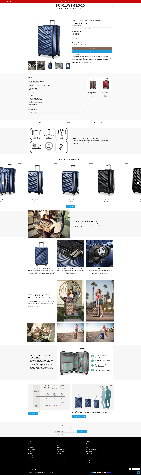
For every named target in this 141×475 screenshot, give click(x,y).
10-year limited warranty (101, 122)
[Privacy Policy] (67, 123)
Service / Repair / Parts (61, 455)
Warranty (30, 114)
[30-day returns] (37, 123)
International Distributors (62, 462)
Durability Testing (89, 453)
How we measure (33, 413)
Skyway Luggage (31, 457)
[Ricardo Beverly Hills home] (70, 8)
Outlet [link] (90, 13)
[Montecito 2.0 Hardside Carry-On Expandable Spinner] (93, 83)
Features (30, 77)
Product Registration (61, 449)
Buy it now (92, 51)
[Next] (32, 20)
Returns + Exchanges (61, 459)
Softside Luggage (31, 449)
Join (82, 431)
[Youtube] (11, 1)
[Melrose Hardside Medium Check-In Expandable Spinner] (106, 179)
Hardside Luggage (32, 447)
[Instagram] (4, 1)
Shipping (59, 447)
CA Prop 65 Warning (32, 104)
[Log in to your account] (110, 6)
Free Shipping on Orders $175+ (80, 44)
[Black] (72, 201)
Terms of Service (89, 460)
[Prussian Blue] (69, 201)
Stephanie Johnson (32, 455)
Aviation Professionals (32, 445)
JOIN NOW (78, 1)
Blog (87, 447)
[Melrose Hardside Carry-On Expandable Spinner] (70, 179)
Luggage (45, 13)
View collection (70, 206)
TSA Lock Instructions (61, 460)
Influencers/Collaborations (91, 449)
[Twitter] (9, 1)
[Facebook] (3, 1)
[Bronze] (70, 201)
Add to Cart (92, 48)
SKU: (73, 54)
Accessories (69, 13)
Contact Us (59, 443)
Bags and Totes (31, 451)
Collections (59, 13)
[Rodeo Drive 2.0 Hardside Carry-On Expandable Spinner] (106, 83)
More (95, 13)
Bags (52, 13)
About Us (88, 443)
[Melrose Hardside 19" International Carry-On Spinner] (35, 179)
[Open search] (109, 6)
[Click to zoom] (68, 20)
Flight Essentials (80, 13)
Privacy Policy (71, 122)
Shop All (29, 443)
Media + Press (89, 451)
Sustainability (88, 455)
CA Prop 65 (88, 462)
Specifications (31, 107)
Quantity (74, 36)
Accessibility (88, 457)
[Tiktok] (7, 1)
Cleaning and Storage (32, 112)
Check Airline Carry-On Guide (79, 416)
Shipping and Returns (32, 109)
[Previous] (29, 20)
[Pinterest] (6, 1)
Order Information (60, 451)
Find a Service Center (61, 457)
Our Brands (88, 445)
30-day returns (42, 122)
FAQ (57, 445)
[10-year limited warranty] (94, 123)
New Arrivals (30, 453)
